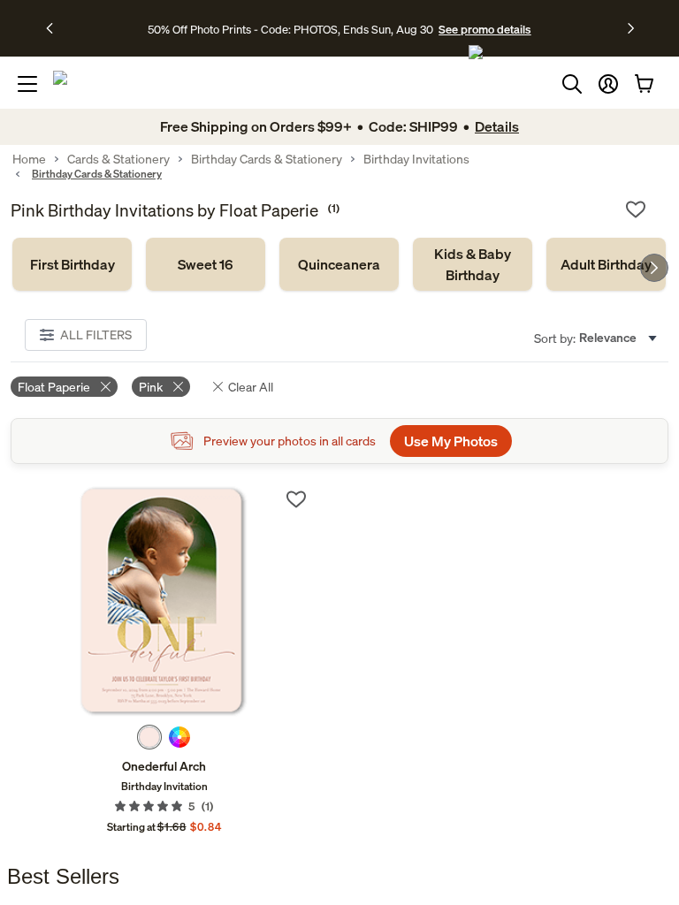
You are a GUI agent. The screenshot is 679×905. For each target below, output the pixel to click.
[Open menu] (27, 84)
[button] (608, 84)
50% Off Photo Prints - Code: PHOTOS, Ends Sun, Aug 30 (290, 29)
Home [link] (29, 159)
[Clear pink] (178, 386)
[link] (72, 264)
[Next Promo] (631, 28)
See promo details (484, 29)
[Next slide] (654, 268)
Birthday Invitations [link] (416, 159)
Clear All (250, 386)
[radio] (149, 737)
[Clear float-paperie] (105, 386)
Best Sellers (63, 876)
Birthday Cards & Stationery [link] (266, 159)
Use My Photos (451, 441)
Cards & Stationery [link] (118, 159)
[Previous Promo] (55, 28)
